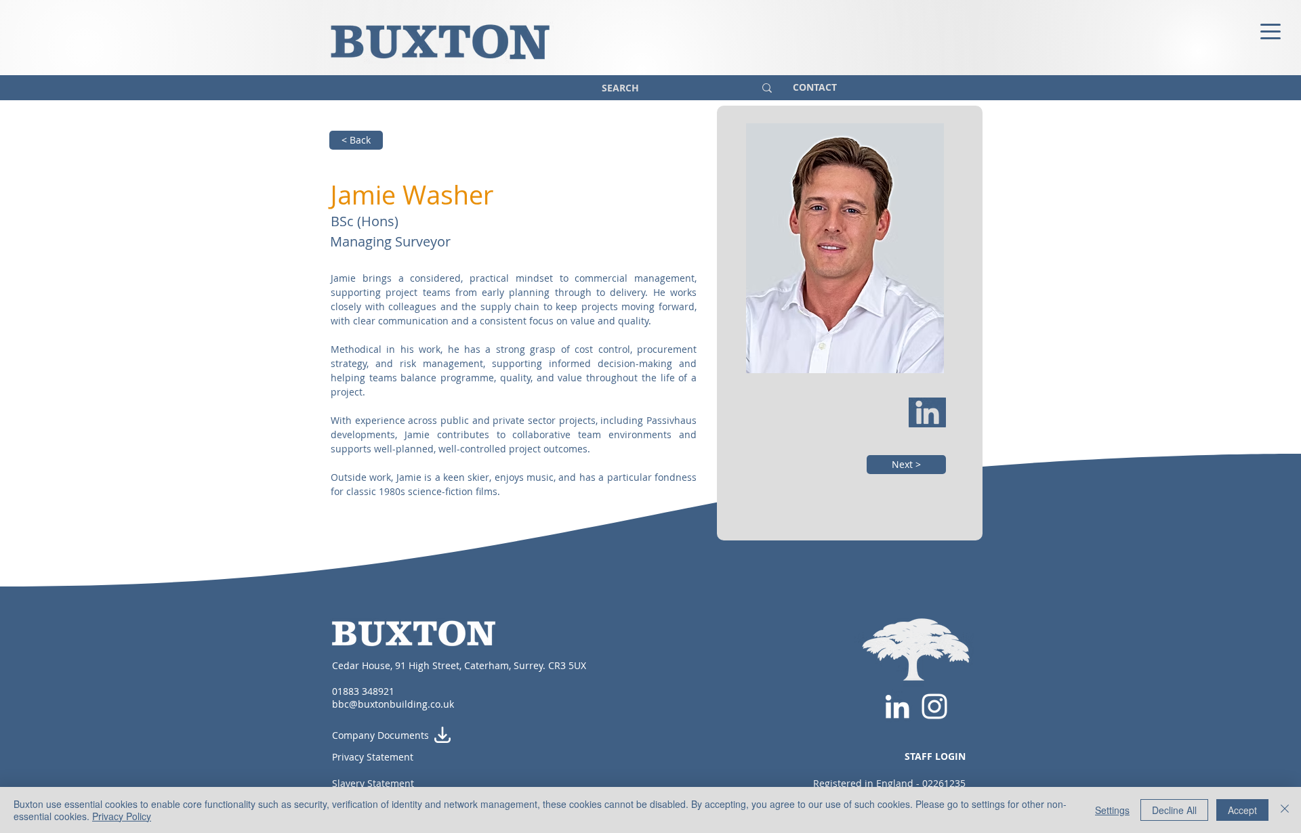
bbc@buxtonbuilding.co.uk (393, 704)
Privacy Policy (121, 816)
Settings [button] (1112, 810)
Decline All (1174, 810)
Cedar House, (363, 665)
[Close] (1285, 810)
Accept (1242, 810)
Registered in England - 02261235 (889, 783)
